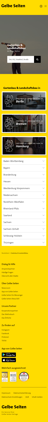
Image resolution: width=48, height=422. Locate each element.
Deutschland (5, 253)
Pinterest (5, 337)
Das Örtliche (6, 318)
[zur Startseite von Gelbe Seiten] (18, 406)
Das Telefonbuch (8, 314)
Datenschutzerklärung (22, 393)
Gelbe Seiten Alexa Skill (10, 298)
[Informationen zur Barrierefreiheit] (41, 6)
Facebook (5, 333)
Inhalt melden (37, 397)
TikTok (4, 340)
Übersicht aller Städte (10, 276)
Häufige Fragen (7, 272)
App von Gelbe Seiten (10, 291)
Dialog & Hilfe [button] (8, 264)
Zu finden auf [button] (8, 325)
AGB (27, 397)
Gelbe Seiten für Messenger (12, 295)
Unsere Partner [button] (9, 306)
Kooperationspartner (10, 311)
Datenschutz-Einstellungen (12, 397)
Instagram (5, 330)
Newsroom (6, 288)
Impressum (6, 393)
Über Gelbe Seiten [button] (10, 283)
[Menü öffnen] (45, 6)
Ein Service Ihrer (10, 413)
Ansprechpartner (8, 269)
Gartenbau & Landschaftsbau (19, 253)
